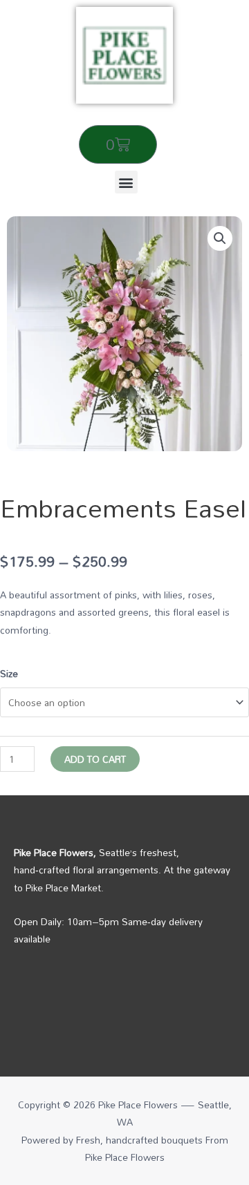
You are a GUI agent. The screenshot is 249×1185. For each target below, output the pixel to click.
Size (9, 673)
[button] (126, 182)
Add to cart (95, 759)
